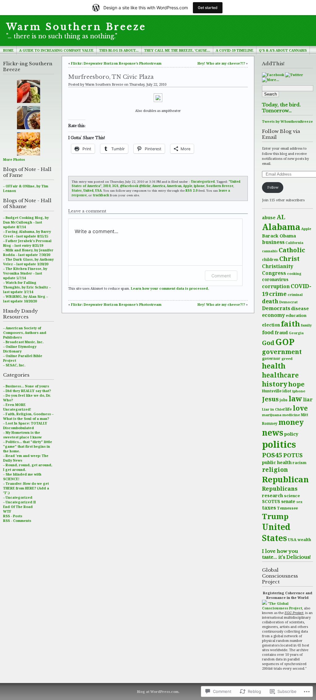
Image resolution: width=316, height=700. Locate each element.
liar (308, 399)
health (273, 366)
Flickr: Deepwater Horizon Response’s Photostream (116, 63)
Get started (208, 7)
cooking (294, 273)
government (282, 352)
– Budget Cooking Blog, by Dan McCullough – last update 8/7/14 (26, 222)
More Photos (14, 159)
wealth (304, 539)
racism (299, 462)
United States (276, 532)
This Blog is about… (119, 50)
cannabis (270, 251)
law (295, 398)
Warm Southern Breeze (76, 26)
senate (288, 501)
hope (296, 384)
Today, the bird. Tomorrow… (281, 107)
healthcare (280, 375)
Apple (306, 228)
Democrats (276, 308)
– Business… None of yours (26, 386)
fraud (281, 332)
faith (290, 323)
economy (273, 315)
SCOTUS (271, 501)
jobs (284, 400)
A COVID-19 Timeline (234, 50)
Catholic (292, 249)
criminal (295, 294)
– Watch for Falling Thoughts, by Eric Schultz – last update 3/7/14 (27, 287)
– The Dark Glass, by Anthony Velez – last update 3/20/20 (28, 261)
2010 (106, 186)
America (158, 186)
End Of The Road (18, 506)
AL (280, 217)
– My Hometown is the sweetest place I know (22, 434)
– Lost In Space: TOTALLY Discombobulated (25, 425)
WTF (7, 511)
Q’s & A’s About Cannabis (283, 50)
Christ (289, 258)
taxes (269, 507)
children (270, 259)
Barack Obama (279, 236)
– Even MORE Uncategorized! (17, 407)
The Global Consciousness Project (282, 605)
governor (271, 358)
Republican (285, 479)
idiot (286, 391)
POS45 (272, 454)
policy (291, 434)
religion (275, 469)
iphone (298, 391)
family (306, 325)
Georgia (296, 333)
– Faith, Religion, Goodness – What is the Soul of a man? (28, 416)
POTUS (293, 455)
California (294, 243)
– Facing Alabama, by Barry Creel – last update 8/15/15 (27, 233)
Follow (272, 187)
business (273, 242)
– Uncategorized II (19, 502)
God (268, 343)
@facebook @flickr (135, 186)
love (300, 407)
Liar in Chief (273, 409)
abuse (269, 217)
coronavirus (275, 279)
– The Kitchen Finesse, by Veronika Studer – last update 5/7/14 (25, 273)
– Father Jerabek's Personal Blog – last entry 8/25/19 (27, 243)
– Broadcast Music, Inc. (23, 341)
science (292, 495)
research (272, 495)
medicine (291, 414)
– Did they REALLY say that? (27, 390)
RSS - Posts (12, 516)
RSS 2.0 (191, 190)
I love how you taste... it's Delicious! (286, 554)
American (174, 186)
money (291, 422)
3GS (115, 186)
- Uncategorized (202, 181)
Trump (275, 516)
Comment (221, 275)
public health (277, 462)
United (88, 190)
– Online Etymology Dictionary (19, 348)
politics (279, 444)
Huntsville (271, 391)
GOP (284, 342)
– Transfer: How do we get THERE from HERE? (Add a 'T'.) (26, 488)
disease (300, 308)
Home (8, 50)
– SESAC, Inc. (14, 365)
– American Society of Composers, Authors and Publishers (24, 332)
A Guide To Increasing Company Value (56, 50)
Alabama (281, 227)
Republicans (279, 488)
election (271, 325)
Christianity (277, 266)
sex (299, 501)
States (77, 190)
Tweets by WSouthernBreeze (287, 121)
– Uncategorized (17, 497)
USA (292, 539)
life (288, 409)
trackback (101, 195)
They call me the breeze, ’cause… (177, 50)
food (268, 332)
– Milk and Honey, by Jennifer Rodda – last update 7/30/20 (28, 252)
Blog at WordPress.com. (158, 691)
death (270, 301)
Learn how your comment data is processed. (170, 288)
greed (287, 358)
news (272, 432)
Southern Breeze (219, 186)
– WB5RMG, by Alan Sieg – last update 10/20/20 (25, 298)
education (296, 315)
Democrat (288, 302)
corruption (276, 286)
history (274, 383)
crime (278, 293)
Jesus (270, 399)
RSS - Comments (17, 520)
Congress (274, 273)
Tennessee (287, 508)
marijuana (271, 414)
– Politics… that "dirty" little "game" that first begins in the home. (27, 446)
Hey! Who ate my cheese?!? (221, 63)
